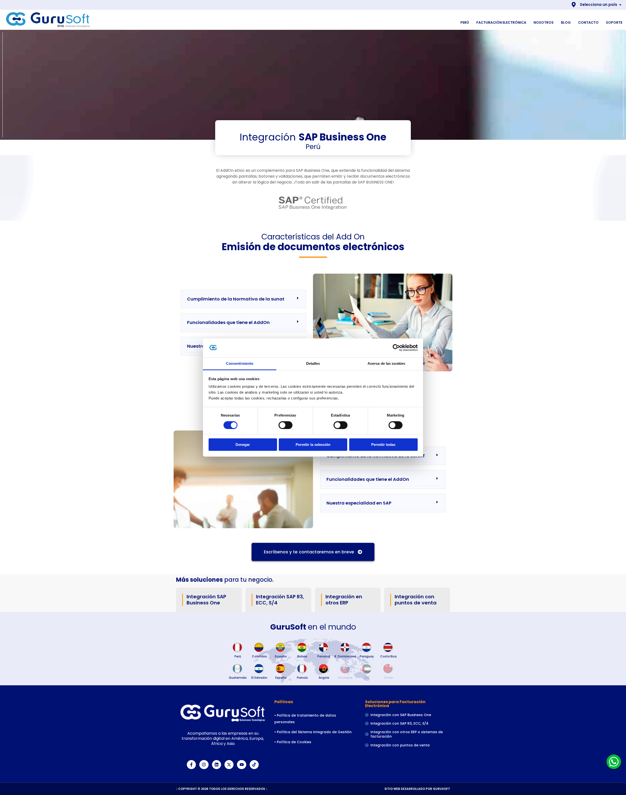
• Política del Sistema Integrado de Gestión (313, 732)
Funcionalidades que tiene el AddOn (228, 322)
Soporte (614, 22)
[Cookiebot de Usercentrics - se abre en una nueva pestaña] (396, 348)
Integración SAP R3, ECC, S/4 (280, 599)
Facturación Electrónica (501, 22)
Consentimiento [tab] (239, 363)
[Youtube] (241, 764)
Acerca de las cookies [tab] (386, 363)
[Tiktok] (254, 764)
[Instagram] (203, 764)
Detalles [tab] (313, 363)
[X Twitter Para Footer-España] (229, 764)
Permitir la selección (313, 444)
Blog (566, 22)
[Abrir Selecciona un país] (620, 5)
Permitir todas (383, 444)
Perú (464, 22)
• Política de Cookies (293, 742)
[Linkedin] (216, 764)
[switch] (285, 425)
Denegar (242, 444)
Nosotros (544, 22)
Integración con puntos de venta (415, 599)
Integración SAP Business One (206, 599)
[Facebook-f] (191, 764)
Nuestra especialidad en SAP (358, 503)
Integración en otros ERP (343, 599)
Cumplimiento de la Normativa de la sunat (235, 299)
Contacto (588, 22)
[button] (243, 299)
